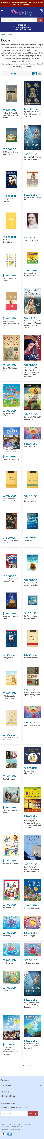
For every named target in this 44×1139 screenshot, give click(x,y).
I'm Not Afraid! (8, 963)
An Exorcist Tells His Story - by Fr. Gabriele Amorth (11, 115)
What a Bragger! (30, 936)
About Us (3, 1124)
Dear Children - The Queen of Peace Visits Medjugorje (32, 1046)
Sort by (13, 74)
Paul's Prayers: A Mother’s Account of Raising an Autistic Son (32, 869)
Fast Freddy (7, 936)
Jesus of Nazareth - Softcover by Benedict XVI (11, 323)
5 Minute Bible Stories (32, 908)
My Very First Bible (9, 907)
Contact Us (12, 1124)
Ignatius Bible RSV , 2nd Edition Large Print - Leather (32, 114)
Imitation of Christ (30, 658)
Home (3, 35)
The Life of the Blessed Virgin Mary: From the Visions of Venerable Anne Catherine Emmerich (32, 372)
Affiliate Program (17, 1126)
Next (29, 1066)
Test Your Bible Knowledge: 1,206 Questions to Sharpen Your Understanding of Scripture (32, 823)
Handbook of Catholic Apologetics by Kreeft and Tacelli (32, 694)
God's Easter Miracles (32, 446)
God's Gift (6, 991)
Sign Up (33, 1113)
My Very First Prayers (10, 863)
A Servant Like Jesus (31, 963)
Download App (5, 1126)
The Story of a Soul (31, 240)
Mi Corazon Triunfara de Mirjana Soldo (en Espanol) (32, 1005)
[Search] (40, 20)
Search (19, 1124)
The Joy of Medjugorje (11, 459)
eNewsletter (27, 1124)
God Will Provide (9, 779)
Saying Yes (28, 540)
